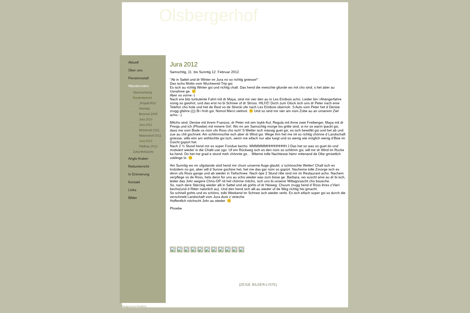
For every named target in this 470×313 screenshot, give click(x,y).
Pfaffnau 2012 (148, 146)
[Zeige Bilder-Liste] (258, 285)
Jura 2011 (145, 125)
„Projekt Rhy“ (147, 103)
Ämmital (144, 108)
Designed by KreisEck (134, 306)
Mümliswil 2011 (149, 130)
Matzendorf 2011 (150, 135)
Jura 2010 (146, 119)
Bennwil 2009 (148, 114)
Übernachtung (142, 92)
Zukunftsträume (143, 152)
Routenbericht (142, 98)
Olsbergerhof (208, 15)
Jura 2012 (146, 141)
